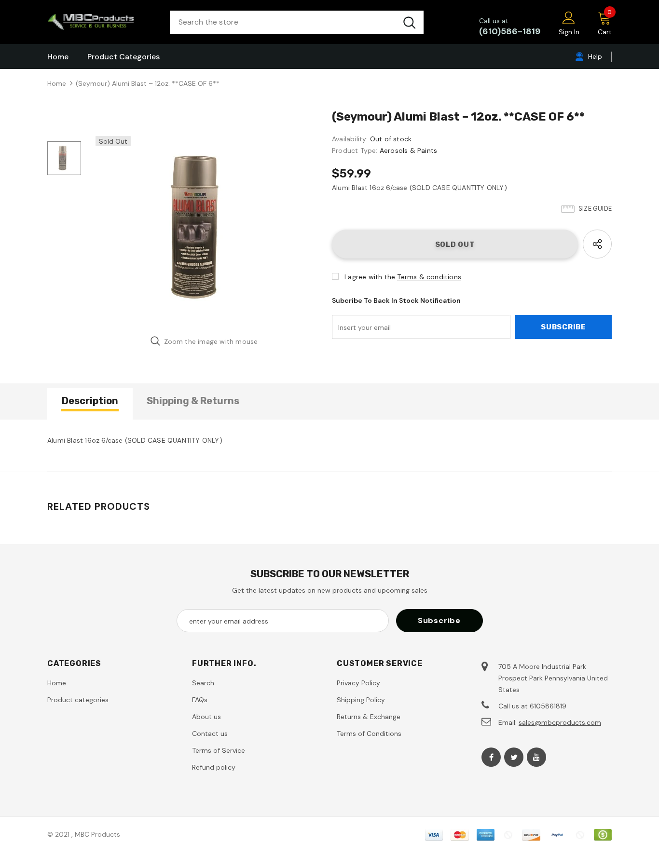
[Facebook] (491, 757)
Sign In (569, 31)
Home (56, 83)
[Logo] (101, 22)
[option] (204, 227)
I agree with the (369, 276)
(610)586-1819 (509, 31)
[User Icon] (569, 17)
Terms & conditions (429, 276)
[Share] (597, 244)
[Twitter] (513, 757)
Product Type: (355, 150)
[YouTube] (536, 757)
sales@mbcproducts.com (560, 722)
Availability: (350, 139)
